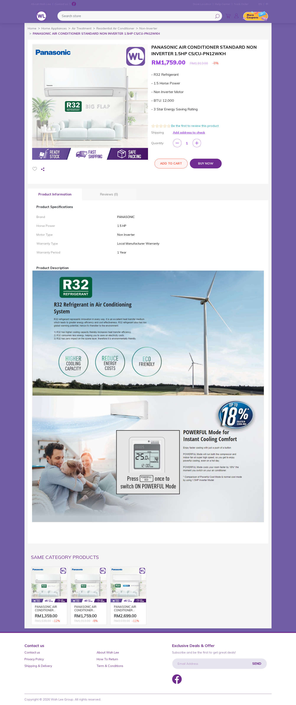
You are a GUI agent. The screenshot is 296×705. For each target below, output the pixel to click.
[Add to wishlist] (34, 168)
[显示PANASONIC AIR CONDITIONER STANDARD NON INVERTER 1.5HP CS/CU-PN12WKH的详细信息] (88, 584)
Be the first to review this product (195, 126)
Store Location (202, 4)
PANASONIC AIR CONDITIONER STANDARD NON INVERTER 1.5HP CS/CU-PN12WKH (86, 608)
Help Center (222, 4)
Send (256, 663)
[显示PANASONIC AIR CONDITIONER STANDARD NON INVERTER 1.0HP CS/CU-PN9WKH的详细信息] (49, 584)
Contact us (61, 4)
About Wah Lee (41, 4)
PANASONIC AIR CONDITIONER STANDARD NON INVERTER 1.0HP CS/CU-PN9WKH (46, 608)
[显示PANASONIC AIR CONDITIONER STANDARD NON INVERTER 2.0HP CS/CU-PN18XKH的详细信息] (128, 584)
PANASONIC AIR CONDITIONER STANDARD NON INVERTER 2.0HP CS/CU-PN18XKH (125, 608)
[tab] (55, 194)
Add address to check (189, 132)
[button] (236, 15)
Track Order (241, 4)
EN (260, 4)
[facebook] (74, 4)
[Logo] (41, 16)
